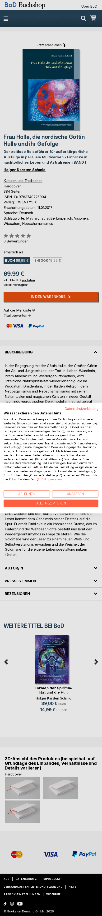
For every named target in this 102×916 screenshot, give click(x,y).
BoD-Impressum (49, 479)
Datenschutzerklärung (81, 409)
